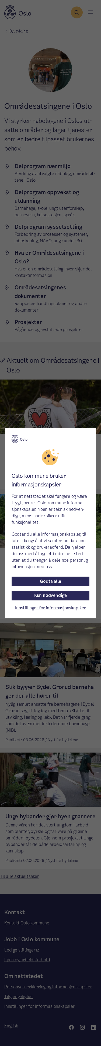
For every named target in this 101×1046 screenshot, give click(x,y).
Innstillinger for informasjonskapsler (50, 608)
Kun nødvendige (50, 595)
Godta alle (50, 581)
